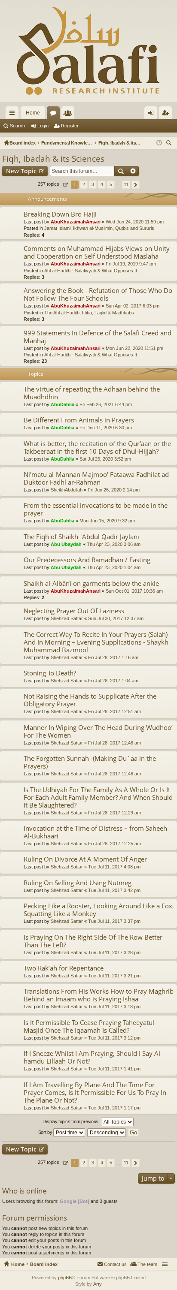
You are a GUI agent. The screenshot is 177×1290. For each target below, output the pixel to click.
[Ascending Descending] (107, 1132)
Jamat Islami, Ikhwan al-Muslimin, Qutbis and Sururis (99, 228)
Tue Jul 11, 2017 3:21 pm (114, 975)
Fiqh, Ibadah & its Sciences (53, 158)
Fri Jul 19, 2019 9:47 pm (131, 263)
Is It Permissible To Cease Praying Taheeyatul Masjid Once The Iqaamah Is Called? (89, 1026)
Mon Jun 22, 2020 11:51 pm (134, 348)
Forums (55, 114)
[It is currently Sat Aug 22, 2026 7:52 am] (159, 142)
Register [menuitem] (167, 114)
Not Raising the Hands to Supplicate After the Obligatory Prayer (90, 700)
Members (69, 114)
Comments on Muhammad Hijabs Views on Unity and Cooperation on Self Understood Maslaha (97, 252)
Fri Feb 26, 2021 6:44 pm (105, 404)
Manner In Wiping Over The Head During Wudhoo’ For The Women (98, 731)
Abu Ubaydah (66, 544)
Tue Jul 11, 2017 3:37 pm (114, 921)
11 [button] (126, 184)
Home (33, 113)
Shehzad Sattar (67, 618)
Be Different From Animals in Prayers (79, 420)
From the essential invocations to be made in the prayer (96, 509)
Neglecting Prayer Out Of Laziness (74, 611)
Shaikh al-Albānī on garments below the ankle (91, 583)
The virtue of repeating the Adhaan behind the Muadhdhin (92, 393)
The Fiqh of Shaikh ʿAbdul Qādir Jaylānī (81, 537)
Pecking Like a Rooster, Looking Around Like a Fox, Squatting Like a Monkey (99, 910)
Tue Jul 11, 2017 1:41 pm (114, 1068)
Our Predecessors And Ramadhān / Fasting (87, 560)
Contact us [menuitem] (115, 1264)
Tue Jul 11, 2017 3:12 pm (114, 1037)
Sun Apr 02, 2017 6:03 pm (132, 305)
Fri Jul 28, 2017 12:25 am (114, 843)
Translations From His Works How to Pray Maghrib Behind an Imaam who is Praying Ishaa (99, 995)
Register (70, 125)
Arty (97, 1284)
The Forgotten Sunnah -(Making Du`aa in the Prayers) (90, 762)
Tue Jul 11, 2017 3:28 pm (114, 952)
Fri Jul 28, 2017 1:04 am (113, 680)
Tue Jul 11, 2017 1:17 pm (114, 1107)
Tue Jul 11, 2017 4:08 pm (114, 866)
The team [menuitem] (147, 1264)
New (21, 171)
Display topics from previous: (72, 1121)
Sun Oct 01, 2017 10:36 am (134, 591)
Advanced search (133, 171)
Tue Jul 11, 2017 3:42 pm (114, 890)
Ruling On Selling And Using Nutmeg (77, 883)
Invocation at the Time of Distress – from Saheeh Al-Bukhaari (95, 832)
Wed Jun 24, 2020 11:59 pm (135, 221)
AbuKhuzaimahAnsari (76, 221)
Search (17, 125)
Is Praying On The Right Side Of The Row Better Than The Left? (93, 941)
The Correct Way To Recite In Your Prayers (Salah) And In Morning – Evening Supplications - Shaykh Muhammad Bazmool (96, 642)
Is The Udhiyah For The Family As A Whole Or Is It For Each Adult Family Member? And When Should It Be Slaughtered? (98, 797)
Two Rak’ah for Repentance (64, 968)
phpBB (65, 1277)
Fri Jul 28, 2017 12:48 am (114, 742)
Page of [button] (65, 185)
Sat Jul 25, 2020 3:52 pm (105, 458)
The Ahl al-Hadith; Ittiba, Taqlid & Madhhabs (89, 312)
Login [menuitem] (152, 114)
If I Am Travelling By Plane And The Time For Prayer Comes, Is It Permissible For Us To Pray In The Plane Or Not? (95, 1092)
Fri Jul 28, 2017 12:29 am (114, 812)
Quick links (13, 114)
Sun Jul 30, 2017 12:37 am (115, 618)
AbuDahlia (62, 404)
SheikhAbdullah (66, 489)
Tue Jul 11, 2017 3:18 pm (114, 1006)
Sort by (46, 1132)
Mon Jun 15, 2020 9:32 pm (107, 520)
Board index (44, 1264)
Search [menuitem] (169, 144)
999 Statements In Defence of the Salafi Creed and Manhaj (97, 337)
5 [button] (111, 184)
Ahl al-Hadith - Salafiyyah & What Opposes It (90, 270)
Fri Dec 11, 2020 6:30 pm (105, 427)
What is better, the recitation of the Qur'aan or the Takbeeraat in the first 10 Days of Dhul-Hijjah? (97, 447)
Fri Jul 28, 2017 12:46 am (114, 773)
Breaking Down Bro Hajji (60, 214)
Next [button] (135, 185)
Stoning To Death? (50, 673)
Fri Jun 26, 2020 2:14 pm (114, 489)
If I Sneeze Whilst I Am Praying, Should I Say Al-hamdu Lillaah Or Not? (93, 1057)
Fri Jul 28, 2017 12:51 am (114, 711)
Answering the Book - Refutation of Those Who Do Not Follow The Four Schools (98, 294)
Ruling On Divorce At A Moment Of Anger (85, 859)
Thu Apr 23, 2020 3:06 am (113, 544)
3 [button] (93, 184)
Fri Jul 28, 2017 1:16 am (113, 657)
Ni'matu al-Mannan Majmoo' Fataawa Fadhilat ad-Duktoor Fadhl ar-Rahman (97, 478)
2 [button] (83, 184)
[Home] (88, 51)
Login (43, 125)
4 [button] (102, 184)
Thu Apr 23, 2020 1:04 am (113, 567)
